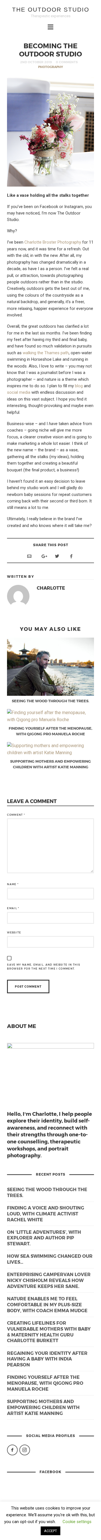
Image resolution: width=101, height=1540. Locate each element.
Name (13, 884)
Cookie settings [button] (77, 1521)
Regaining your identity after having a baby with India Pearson (47, 1359)
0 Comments (67, 62)
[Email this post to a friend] (29, 556)
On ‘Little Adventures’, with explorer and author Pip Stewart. (44, 1237)
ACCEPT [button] (50, 1531)
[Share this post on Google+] (43, 556)
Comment (16, 814)
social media (18, 392)
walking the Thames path (46, 352)
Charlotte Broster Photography (52, 242)
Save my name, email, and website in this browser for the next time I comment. (43, 966)
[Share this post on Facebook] (71, 556)
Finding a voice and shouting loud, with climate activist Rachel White (45, 1213)
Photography (50, 67)
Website (14, 932)
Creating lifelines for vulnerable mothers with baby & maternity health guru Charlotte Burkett (49, 1331)
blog (79, 385)
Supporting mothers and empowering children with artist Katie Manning (43, 1407)
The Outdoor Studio (50, 9)
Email (13, 908)
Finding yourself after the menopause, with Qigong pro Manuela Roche (45, 1383)
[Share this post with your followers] (57, 556)
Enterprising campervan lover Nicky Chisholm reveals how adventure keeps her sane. (49, 1280)
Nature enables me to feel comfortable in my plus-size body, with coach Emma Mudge (47, 1304)
